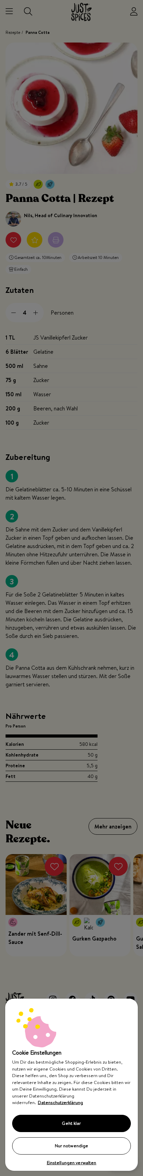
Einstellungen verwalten (71, 1162)
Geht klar (71, 1123)
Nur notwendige (72, 1145)
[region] (71, 1084)
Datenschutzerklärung (60, 1102)
